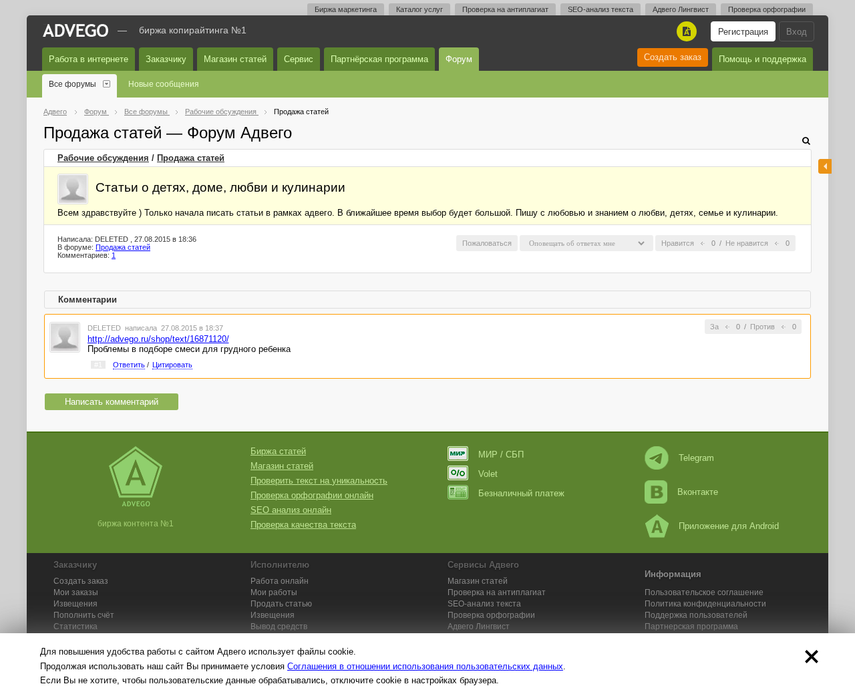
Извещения (75, 603)
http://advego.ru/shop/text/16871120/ (158, 339)
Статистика (75, 626)
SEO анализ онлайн (290, 510)
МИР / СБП (501, 455)
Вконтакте (697, 492)
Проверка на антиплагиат (505, 9)
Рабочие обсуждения (103, 158)
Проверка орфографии (767, 9)
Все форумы (72, 84)
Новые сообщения (163, 84)
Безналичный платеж (521, 493)
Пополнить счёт (83, 615)
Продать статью (281, 603)
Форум (459, 59)
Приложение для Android (729, 526)
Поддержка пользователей (696, 615)
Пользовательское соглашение (704, 592)
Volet (488, 474)
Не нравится (746, 243)
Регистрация (743, 32)
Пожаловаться (487, 243)
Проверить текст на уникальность (318, 481)
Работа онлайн (279, 581)
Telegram (696, 458)
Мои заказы (75, 592)
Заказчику (166, 59)
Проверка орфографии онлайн (311, 495)
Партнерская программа (691, 626)
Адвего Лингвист (681, 9)
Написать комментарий (111, 402)
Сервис (298, 59)
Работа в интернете (88, 59)
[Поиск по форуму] (806, 140)
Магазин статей (235, 59)
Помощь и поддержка (762, 59)
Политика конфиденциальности (705, 603)
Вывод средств (278, 626)
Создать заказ (672, 57)
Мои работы (273, 592)
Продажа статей (190, 158)
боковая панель (825, 166)
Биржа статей (278, 451)
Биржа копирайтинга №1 (192, 30)
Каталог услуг (419, 9)
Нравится (677, 243)
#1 (98, 365)
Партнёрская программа (379, 59)
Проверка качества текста (303, 525)
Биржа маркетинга (346, 9)
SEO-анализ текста (600, 9)
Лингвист (479, 626)
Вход (796, 32)
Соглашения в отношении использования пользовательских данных (425, 666)
